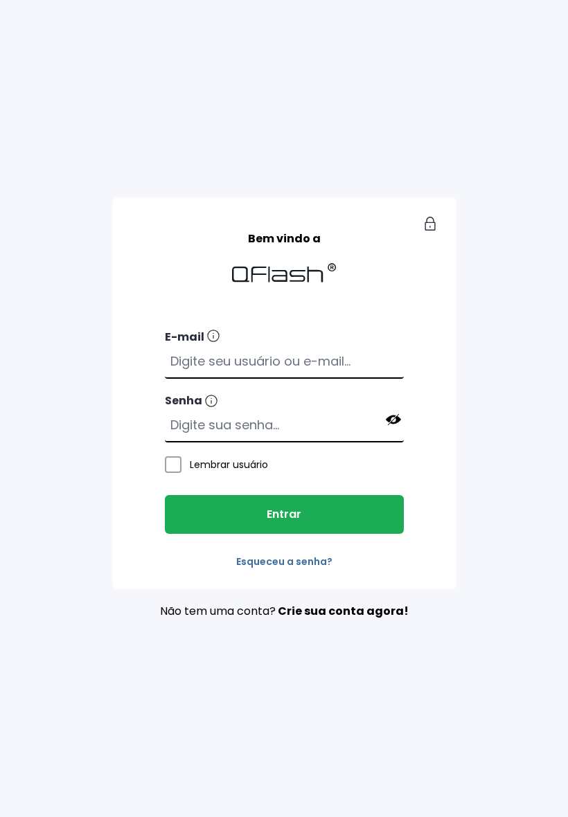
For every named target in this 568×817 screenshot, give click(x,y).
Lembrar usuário (229, 465)
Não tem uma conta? (284, 611)
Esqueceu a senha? (284, 561)
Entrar (284, 514)
